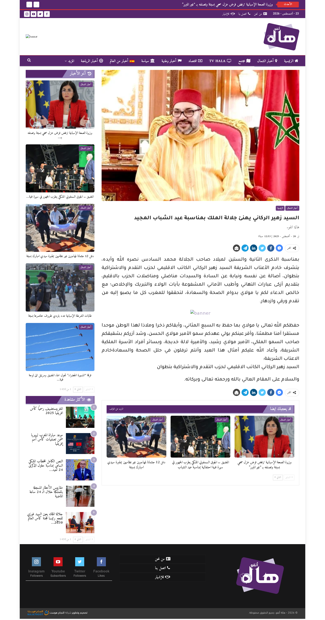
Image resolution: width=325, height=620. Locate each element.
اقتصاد (192, 61)
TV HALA (217, 61)
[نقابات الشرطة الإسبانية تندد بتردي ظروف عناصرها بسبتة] (60, 287)
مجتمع (241, 61)
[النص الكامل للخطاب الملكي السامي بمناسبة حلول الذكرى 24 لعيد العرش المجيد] (80, 469)
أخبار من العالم (119, 61)
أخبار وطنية (169, 61)
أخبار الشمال (265, 61)
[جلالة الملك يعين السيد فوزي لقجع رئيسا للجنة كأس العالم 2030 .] (80, 522)
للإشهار (225, 14)
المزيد (71, 61)
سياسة (145, 61)
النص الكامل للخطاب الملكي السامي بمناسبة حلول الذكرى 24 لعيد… (46, 465)
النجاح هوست (56, 612)
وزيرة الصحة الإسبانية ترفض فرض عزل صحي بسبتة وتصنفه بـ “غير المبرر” (227, 4)
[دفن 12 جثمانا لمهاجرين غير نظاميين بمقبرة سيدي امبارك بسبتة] (136, 437)
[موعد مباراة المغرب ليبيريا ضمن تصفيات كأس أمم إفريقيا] (80, 443)
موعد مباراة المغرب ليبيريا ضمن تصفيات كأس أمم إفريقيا (47, 439)
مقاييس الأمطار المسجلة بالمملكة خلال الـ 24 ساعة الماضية (46, 492)
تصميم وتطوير (79, 612)
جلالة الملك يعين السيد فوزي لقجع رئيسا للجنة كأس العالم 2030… (45, 518)
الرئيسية (288, 61)
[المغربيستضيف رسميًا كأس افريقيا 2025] (80, 417)
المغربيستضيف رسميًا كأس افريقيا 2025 (46, 410)
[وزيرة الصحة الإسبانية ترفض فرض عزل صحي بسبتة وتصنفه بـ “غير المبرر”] (264, 437)
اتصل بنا (242, 14)
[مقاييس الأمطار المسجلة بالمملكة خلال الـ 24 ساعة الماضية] (80, 496)
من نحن (258, 14)
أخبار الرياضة (89, 61)
